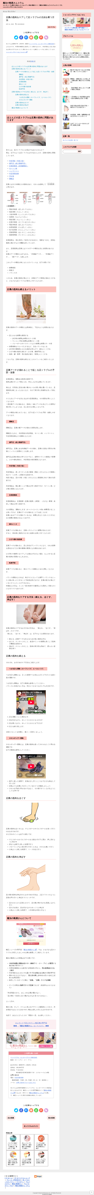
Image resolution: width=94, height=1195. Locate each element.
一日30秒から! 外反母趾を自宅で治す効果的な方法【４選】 (80, 97)
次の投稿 (11, 1118)
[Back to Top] (92, 1192)
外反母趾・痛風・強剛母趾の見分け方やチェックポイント (80, 115)
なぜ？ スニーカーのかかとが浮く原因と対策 (79, 124)
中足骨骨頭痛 (14, 174)
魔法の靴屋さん (29, 950)
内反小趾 (20, 161)
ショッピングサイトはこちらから (13, 7)
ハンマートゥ (14, 171)
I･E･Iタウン (20, 1182)
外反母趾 (12, 161)
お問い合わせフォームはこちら (26, 1082)
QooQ (50, 1194)
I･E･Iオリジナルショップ (22, 1178)
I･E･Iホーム (8, 1178)
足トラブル (51, 27)
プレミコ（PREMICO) (14, 1180)
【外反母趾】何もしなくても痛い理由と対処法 (80, 88)
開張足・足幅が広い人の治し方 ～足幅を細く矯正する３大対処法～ (80, 80)
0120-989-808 (19, 1077)
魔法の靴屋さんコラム (13, 3)
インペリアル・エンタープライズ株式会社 (41, 43)
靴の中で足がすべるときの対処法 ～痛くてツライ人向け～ (80, 70)
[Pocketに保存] (31, 37)
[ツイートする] (16, 37)
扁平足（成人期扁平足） (18, 163)
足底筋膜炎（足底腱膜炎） (18, 166)
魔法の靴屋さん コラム (22, 1186)
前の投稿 (51, 1118)
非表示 (32, 61)
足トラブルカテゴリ (31, 1126)
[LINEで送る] (36, 37)
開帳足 (11, 179)
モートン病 (13, 168)
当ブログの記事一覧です (70, 140)
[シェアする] (21, 37)
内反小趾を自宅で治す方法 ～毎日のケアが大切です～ (79, 106)
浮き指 (11, 176)
